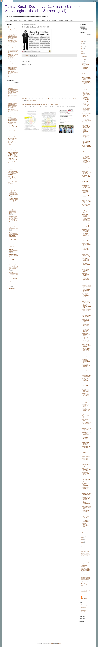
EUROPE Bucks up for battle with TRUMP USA (86, 142)
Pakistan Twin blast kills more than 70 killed (86, 376)
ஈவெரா (25, 20)
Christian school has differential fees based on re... (86, 514)
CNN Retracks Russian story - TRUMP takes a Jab (86, 201)
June (83, 63)
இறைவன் (66, 20)
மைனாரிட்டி (72, 20)
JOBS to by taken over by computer (86, 68)
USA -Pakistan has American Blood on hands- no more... (86, 390)
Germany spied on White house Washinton (85, 443)
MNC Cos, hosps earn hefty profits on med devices (86, 102)
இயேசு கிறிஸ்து (83, 607)
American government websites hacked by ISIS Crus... (86, 290)
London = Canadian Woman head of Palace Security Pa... (86, 255)
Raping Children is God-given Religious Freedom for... (86, 341)
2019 (82, 51)
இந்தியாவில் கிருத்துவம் (13, 216)
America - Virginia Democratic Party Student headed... (86, 270)
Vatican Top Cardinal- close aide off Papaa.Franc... (86, 168)
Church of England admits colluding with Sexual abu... (86, 394)
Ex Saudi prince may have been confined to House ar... (86, 82)
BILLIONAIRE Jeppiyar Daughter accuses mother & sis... (86, 182)
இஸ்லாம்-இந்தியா (12, 189)
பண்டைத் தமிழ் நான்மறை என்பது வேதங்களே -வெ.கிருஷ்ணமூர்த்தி (12, 68)
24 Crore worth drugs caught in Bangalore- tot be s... (86, 484)
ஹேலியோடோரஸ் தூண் (12, 130)
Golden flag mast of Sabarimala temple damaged (86, 334)
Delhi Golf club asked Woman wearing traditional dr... (86, 230)
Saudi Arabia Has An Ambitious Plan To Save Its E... (86, 529)
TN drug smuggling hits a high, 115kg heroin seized (86, 338)
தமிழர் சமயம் (11, 249)
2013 (82, 541)
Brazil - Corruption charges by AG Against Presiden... (86, 234)
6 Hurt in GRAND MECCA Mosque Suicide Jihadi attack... (85, 451)
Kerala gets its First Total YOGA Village (86, 440)
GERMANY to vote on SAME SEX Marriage (86, 146)
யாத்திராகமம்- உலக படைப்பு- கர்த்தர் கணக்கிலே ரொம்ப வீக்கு (13, 51)
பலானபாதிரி (43, 20)
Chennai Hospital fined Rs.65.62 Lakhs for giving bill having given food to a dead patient (13, 173)
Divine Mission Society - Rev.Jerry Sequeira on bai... (86, 286)
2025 (82, 41)
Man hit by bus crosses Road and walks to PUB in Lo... (86, 211)
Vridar (10, 284)
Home (7, 20)
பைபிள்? (15, 20)
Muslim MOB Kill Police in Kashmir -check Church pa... (86, 480)
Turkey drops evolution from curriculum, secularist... (86, 316)
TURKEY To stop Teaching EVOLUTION (85, 379)
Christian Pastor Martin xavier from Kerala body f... (86, 494)
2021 (82, 48)
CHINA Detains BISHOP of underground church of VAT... (86, 295)
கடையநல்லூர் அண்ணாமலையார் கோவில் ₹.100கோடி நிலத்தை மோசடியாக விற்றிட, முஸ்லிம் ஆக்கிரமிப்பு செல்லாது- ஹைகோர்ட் (13, 91)
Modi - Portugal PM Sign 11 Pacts (85, 488)
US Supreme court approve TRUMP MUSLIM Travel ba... (86, 299)
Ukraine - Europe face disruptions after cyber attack (86, 215)
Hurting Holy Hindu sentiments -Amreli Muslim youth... (86, 517)
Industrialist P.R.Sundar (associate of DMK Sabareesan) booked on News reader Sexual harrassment (13, 167)
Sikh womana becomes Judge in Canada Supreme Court (86, 477)
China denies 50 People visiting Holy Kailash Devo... (86, 469)
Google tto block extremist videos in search (86, 372)
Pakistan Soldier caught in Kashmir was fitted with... (86, 473)
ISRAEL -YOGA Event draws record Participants (86, 465)
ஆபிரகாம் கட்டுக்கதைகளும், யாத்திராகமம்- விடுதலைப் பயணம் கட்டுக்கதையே (13, 177)
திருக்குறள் (30, 20)
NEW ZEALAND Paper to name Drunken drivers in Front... (86, 383)
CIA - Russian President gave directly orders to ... (86, 462)
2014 (82, 539)
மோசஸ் (82, 613)
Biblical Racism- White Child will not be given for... (86, 252)
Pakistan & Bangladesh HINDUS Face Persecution (86, 426)
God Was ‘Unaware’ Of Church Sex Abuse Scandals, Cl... (86, 135)
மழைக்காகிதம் (11, 259)
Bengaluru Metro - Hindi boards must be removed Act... (86, 365)
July (83, 61)
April (83, 533)
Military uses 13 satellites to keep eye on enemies (85, 324)
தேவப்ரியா (10, 232)
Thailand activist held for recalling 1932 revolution (86, 498)
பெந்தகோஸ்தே (60, 20)
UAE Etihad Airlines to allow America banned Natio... (86, 165)
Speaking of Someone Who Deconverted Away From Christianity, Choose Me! (13, 200)
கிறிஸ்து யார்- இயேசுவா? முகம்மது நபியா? (12, 139)
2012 (82, 542)
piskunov (51, 643)
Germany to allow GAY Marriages (86, 198)
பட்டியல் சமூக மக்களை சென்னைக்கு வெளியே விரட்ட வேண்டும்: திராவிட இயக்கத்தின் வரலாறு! (13, 63)
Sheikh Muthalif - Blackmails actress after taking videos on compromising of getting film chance (13, 160)
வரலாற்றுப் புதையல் (12, 288)
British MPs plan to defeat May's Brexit (86, 454)
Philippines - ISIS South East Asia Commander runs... (86, 502)
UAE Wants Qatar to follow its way (85, 459)
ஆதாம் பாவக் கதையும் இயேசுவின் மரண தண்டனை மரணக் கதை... (86, 110)
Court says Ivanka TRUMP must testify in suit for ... (86, 320)
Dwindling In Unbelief (13, 254)
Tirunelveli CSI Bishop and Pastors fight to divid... (86, 238)
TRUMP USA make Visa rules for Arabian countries (86, 157)
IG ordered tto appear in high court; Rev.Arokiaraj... (86, 248)
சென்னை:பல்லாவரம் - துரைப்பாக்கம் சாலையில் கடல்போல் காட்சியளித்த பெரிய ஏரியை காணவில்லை (85, 562)
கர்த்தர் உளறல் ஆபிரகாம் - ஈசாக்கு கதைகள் (12, 114)
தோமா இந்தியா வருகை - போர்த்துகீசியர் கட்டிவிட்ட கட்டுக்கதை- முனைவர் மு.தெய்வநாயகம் (12, 143)
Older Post (74, 98)
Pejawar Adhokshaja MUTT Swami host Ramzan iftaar (86, 353)
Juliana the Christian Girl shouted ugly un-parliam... (86, 223)
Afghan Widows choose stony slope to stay (86, 423)
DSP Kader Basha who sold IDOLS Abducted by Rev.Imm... (86, 115)
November (84, 56)
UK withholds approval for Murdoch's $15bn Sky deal (86, 78)
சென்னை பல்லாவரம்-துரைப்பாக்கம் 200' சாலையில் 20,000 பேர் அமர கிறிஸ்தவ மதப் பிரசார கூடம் (86, 590)
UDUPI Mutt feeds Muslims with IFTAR (86, 302)
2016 (82, 536)
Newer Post (24, 98)
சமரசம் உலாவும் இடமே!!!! (13, 278)
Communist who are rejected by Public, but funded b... (86, 266)
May (83, 532)
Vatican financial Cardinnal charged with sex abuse (86, 89)
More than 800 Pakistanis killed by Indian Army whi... (86, 274)
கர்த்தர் (82, 608)
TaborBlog (11, 204)
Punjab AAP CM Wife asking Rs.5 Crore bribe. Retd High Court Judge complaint (85, 570)
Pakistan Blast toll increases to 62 (85, 511)
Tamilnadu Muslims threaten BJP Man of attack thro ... (86, 345)
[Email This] (31, 56)
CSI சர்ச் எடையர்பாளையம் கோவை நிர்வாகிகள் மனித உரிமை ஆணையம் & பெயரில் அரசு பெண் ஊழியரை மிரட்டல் (13, 148)
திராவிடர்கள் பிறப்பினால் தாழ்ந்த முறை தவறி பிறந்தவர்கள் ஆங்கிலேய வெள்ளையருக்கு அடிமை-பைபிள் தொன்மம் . (12, 36)
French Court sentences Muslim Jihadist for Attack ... (86, 409)
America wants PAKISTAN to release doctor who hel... (86, 131)
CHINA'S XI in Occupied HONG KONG (85, 179)
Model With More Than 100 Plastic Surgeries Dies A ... (86, 433)
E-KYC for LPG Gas (84, 581)
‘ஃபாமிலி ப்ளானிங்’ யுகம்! (13, 260)
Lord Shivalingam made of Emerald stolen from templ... (86, 356)
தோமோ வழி (11, 272)
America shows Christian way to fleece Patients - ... (86, 98)
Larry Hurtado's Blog (13, 239)
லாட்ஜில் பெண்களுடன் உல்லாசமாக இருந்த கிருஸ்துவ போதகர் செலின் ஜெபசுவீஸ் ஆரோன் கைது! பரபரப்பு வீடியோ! (13, 267)
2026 (82, 39)
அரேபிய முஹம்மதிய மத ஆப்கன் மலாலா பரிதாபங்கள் (85, 574)
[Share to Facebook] (35, 56)
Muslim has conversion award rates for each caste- (86, 507)
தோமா (11, 20)
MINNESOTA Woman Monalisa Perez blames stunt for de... (86, 119)
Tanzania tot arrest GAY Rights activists (86, 310)
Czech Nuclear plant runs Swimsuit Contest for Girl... (86, 208)
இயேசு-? (20, 20)
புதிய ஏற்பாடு (83, 611)
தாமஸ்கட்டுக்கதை (12, 224)
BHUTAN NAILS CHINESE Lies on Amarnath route (86, 126)
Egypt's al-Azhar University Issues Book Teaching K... (86, 263)
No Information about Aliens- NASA (86, 205)
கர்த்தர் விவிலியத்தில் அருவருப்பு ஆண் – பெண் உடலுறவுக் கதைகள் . (12, 41)
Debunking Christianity (13, 198)
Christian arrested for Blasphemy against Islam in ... (86, 416)
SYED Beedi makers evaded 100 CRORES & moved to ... (86, 187)
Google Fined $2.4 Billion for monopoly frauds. (86, 244)
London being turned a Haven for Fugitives (86, 241)
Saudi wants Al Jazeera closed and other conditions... (86, 429)
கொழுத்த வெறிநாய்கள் (12, 246)
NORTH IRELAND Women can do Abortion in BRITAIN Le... (86, 150)
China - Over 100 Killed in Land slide (86, 447)
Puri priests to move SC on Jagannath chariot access (86, 330)
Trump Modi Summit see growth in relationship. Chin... (86, 219)
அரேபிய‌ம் (48, 20)
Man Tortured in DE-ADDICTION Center (86, 176)
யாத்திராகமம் (36, 20)
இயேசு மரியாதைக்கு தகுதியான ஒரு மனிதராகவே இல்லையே (13, 72)
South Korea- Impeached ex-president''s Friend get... (86, 361)
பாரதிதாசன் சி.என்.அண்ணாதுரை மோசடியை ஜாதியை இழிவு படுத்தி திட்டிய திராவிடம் (12, 46)
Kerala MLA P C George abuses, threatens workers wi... (86, 94)
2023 (82, 44)
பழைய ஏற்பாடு (83, 610)
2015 (82, 537)
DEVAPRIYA (84, 598)
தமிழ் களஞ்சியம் (12, 209)
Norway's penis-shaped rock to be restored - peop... (86, 313)
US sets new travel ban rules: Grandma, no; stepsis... (86, 86)
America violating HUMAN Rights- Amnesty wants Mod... (85, 279)
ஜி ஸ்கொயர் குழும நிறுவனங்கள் (84, 566)
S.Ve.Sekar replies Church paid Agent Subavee (86, 195)
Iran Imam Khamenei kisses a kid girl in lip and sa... (86, 491)
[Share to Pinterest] (36, 56)
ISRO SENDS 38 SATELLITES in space (85, 398)
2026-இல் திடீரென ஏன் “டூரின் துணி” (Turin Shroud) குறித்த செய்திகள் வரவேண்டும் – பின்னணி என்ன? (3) (13, 219)
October (83, 58)
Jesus (82, 604)
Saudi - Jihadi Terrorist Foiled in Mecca (86, 521)
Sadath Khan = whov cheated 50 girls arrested (86, 226)
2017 (82, 55)
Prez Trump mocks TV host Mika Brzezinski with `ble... (86, 71)
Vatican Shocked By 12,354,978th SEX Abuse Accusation (86, 138)
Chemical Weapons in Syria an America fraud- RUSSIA (86, 122)
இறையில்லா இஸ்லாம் (12, 245)
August (83, 59)
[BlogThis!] (32, 56)
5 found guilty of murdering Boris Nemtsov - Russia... (86, 74)
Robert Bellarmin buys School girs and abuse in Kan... (86, 401)
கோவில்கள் (54, 20)
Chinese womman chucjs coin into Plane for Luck (85, 191)
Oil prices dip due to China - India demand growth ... (86, 369)
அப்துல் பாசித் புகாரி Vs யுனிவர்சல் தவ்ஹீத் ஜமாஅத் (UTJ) (85, 584)
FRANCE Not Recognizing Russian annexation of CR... (86, 306)
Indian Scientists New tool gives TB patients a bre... (86, 105)
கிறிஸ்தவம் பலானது (12, 264)
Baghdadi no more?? (86, 456)
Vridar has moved (12, 285)
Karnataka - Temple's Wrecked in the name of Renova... (86, 349)
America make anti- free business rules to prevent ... (86, 161)
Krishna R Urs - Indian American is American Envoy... (86, 153)
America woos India (85, 504)
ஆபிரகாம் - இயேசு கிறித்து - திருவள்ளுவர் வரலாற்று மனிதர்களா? (13, 182)
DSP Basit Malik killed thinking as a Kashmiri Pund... (86, 437)
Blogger (59, 643)
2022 (82, 46)
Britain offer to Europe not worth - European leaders (86, 386)
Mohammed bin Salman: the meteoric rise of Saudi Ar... (85, 525)
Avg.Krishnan (84, 596)
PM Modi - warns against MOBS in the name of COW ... (86, 172)
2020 (82, 49)
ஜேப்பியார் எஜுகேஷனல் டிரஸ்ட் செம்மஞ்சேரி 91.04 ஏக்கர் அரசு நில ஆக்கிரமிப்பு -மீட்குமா (40, 104)
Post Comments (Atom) (31, 100)
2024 (82, 43)
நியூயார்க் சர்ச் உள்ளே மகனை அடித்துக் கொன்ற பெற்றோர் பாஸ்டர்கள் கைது (13, 274)
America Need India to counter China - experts (86, 405)
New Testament (84, 605)
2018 (82, 53)
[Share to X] (33, 56)
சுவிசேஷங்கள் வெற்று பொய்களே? (12, 123)
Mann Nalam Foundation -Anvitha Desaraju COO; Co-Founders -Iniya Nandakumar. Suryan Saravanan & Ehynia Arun (13, 154)
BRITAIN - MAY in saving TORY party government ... (86, 283)
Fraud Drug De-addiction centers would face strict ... (86, 259)
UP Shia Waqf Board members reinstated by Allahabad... (86, 413)
